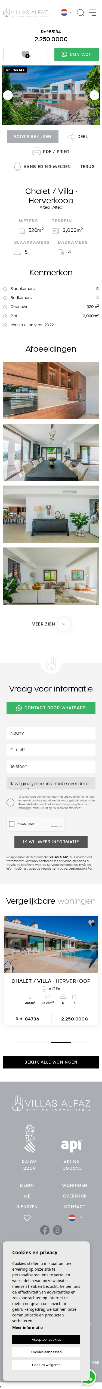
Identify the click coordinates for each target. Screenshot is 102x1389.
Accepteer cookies (46, 1339)
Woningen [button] (74, 1185)
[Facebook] (45, 1229)
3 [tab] (52, 1042)
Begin (27, 1185)
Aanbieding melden (47, 166)
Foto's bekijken (33, 136)
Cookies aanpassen (46, 1351)
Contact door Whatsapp (55, 707)
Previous (7, 95)
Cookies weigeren (46, 1364)
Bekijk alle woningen (51, 1062)
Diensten (27, 1206)
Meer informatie (27, 1327)
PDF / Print (56, 151)
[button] (51, 624)
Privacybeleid (27, 804)
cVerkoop (75, 1196)
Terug (88, 166)
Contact (80, 54)
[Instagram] (57, 1229)
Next (94, 95)
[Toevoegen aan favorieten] (25, 54)
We (27, 1196)
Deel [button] (83, 136)
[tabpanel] (51, 970)
